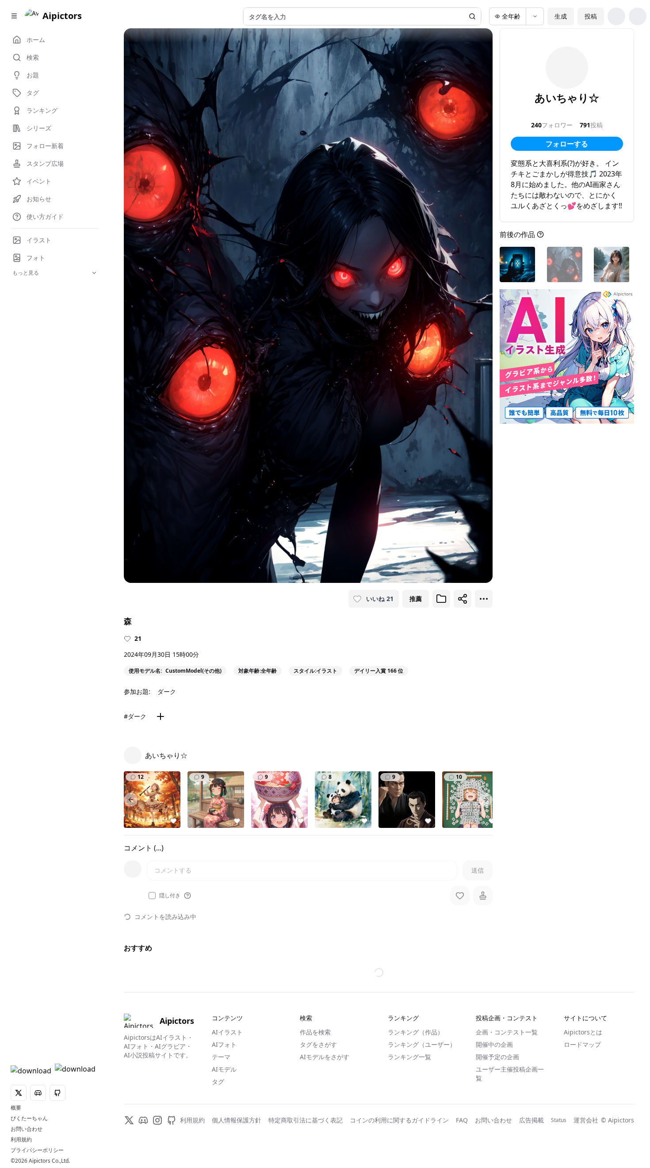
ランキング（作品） (416, 1032)
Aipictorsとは (583, 1032)
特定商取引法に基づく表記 (305, 1120)
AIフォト (224, 1044)
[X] (129, 1120)
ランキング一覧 (409, 1057)
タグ (218, 1081)
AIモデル (224, 1069)
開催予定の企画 (497, 1057)
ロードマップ (582, 1044)
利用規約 (21, 1139)
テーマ (221, 1057)
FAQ (462, 1120)
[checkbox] (152, 895)
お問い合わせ (26, 1129)
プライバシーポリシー (37, 1150)
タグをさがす (318, 1044)
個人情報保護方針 (236, 1120)
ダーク (166, 691)
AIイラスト (227, 1032)
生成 (560, 16)
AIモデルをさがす (324, 1057)
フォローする (567, 144)
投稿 (591, 16)
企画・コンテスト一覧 (507, 1032)
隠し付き (169, 895)
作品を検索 (315, 1032)
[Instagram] (157, 1120)
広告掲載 (531, 1120)
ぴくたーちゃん (29, 1118)
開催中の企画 (494, 1044)
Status (558, 1120)
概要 (16, 1107)
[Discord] (143, 1120)
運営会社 (586, 1120)
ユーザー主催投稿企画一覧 (510, 1073)
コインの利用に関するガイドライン (399, 1120)
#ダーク (135, 716)
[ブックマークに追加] (441, 599)
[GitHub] (171, 1120)
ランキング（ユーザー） (422, 1044)
